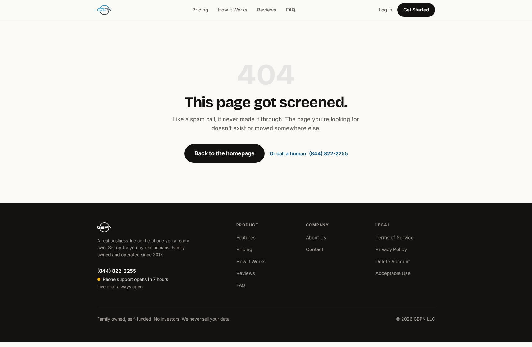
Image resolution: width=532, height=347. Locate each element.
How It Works (232, 10)
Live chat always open (120, 286)
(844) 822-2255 (116, 271)
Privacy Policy (391, 249)
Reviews (266, 10)
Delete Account (392, 261)
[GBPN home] (104, 10)
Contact (314, 249)
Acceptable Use (393, 273)
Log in (385, 10)
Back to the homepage (224, 153)
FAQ (290, 10)
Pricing (200, 10)
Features (246, 237)
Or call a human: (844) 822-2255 (309, 153)
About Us (316, 237)
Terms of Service (394, 237)
